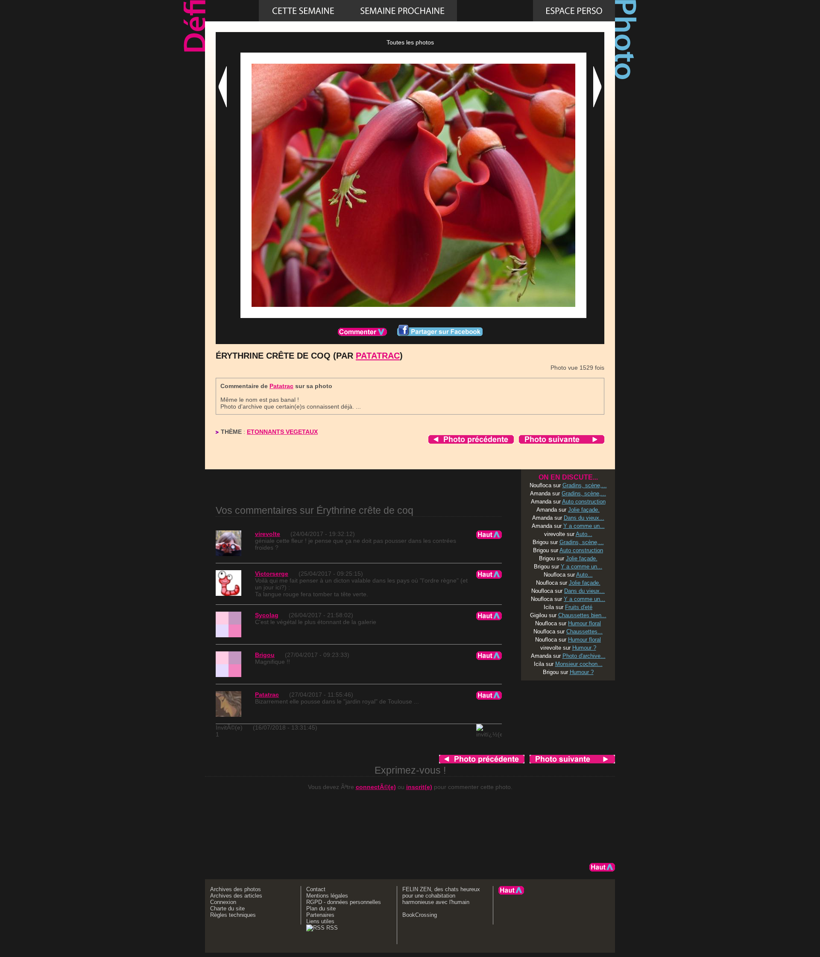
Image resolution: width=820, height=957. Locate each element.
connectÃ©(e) (376, 786)
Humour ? (584, 648)
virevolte (267, 533)
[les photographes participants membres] (495, 10)
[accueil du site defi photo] (232, 10)
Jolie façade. (584, 509)
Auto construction (584, 501)
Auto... (584, 534)
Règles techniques (233, 915)
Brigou (265, 654)
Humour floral (584, 623)
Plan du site (321, 908)
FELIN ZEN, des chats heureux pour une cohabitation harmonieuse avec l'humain (441, 895)
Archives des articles (236, 895)
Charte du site (227, 908)
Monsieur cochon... (579, 664)
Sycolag (266, 615)
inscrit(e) (419, 786)
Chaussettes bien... (582, 615)
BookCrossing (419, 915)
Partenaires (320, 915)
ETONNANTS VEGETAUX (282, 431)
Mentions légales (327, 895)
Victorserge (271, 573)
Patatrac (378, 355)
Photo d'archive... (584, 656)
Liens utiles (320, 921)
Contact (315, 889)
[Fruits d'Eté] (402, 10)
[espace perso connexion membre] (574, 10)
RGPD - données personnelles (343, 902)
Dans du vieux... (584, 518)
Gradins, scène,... (584, 485)
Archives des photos (235, 889)
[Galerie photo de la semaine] (303, 10)
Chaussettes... (584, 631)
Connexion (223, 902)
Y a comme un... (584, 526)
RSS (331, 928)
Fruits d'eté (578, 607)
